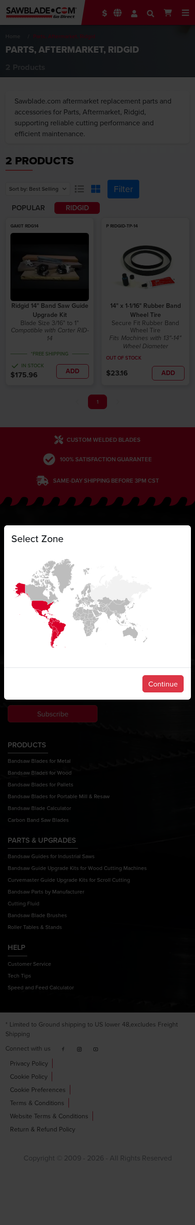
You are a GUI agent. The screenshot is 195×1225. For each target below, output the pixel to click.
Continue (163, 684)
